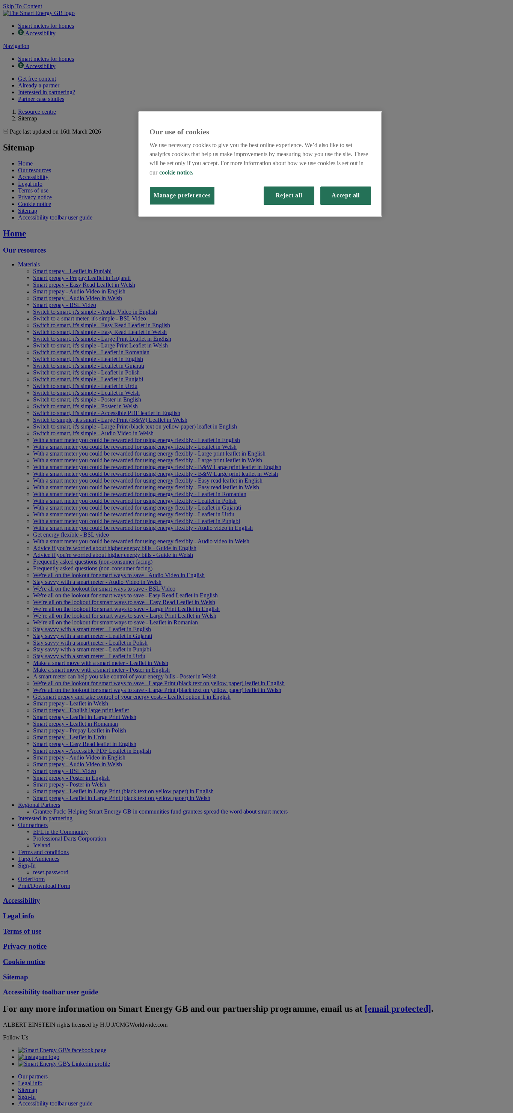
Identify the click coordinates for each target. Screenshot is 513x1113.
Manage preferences (182, 195)
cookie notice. (176, 172)
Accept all (346, 195)
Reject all (289, 195)
